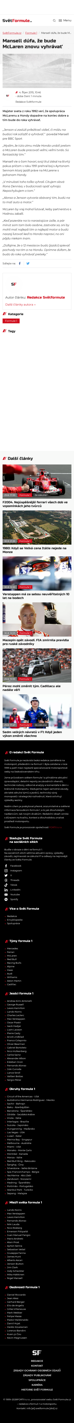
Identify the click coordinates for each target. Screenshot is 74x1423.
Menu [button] (67, 20)
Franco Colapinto (16, 1040)
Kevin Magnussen (17, 1337)
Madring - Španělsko (18, 1182)
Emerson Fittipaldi (17, 1231)
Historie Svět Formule (37, 1389)
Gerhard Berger (16, 1301)
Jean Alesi (12, 1298)
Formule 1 (31, 33)
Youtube (15, 894)
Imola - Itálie (14, 1118)
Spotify (14, 899)
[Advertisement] (38, 7)
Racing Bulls (14, 962)
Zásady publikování (37, 1375)
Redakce (12, 916)
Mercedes (12, 948)
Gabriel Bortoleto (16, 1047)
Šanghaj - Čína (15, 1164)
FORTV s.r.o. (55, 827)
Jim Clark (12, 1267)
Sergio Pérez (14, 1079)
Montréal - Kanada (17, 1153)
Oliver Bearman (16, 1044)
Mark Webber (14, 1312)
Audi (9, 973)
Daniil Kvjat (13, 1323)
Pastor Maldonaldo (17, 1319)
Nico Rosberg (14, 1227)
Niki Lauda (13, 1224)
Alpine (10, 966)
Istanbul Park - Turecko (20, 1189)
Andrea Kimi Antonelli (19, 1001)
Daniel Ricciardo (16, 1294)
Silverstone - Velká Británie (22, 1168)
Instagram (16, 870)
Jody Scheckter (15, 1271)
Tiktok (13, 885)
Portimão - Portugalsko (20, 1186)
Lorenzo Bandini (16, 1330)
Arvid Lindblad (15, 1036)
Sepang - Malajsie (17, 1193)
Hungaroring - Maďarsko (21, 1128)
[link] (54, 20)
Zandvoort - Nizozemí (19, 1179)
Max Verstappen (16, 1018)
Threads (14, 880)
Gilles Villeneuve (16, 1309)
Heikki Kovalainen (17, 1327)
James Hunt (14, 1256)
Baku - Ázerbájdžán (18, 1107)
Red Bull (12, 959)
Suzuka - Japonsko (17, 1125)
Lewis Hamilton (16, 1008)
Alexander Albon (16, 1058)
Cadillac (11, 984)
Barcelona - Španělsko (19, 1110)
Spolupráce (13, 923)
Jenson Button (15, 1263)
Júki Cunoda (14, 1069)
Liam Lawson (14, 1029)
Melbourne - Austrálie (19, 1143)
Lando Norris (14, 1011)
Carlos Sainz (14, 1054)
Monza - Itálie (14, 1157)
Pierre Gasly (13, 1033)
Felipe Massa (14, 1316)
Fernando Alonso (16, 1065)
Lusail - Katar (14, 1136)
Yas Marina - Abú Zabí (19, 1175)
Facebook (15, 865)
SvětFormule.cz (12, 33)
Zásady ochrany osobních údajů (37, 1370)
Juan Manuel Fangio (18, 1235)
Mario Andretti (15, 1238)
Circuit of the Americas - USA (23, 1096)
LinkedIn (15, 889)
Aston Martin (14, 980)
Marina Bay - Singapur (19, 1139)
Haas (10, 970)
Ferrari (10, 952)
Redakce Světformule (28, 101)
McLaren (12, 955)
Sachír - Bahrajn (16, 1103)
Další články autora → (20, 304)
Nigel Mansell (15, 1278)
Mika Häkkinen (15, 1274)
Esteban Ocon (15, 1062)
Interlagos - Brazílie (18, 1121)
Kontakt (37, 1365)
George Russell (15, 1004)
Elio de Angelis (15, 1305)
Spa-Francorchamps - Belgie (23, 1171)
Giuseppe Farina (16, 1253)
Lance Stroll (13, 1072)
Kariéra (37, 1384)
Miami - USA (14, 1146)
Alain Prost (13, 1242)
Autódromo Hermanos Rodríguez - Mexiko (31, 1100)
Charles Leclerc (15, 1015)
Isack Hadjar (14, 1026)
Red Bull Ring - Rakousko (21, 1161)
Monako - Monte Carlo (19, 1150)
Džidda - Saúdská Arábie (21, 1114)
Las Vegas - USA (16, 1132)
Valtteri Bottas (15, 1076)
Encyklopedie (15, 919)
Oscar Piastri (14, 1022)
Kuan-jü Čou (14, 1334)
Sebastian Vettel (16, 1249)
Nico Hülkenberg (17, 1051)
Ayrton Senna (14, 1245)
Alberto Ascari (15, 1260)
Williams (12, 977)
